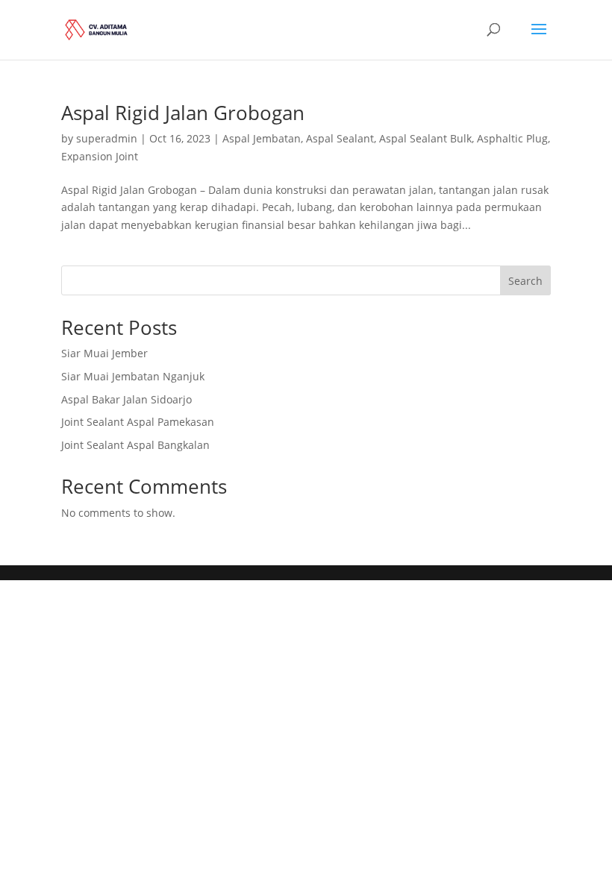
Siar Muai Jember (104, 353)
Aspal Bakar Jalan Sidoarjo (126, 399)
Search (525, 281)
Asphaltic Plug (512, 138)
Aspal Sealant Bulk (425, 138)
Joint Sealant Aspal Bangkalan (135, 445)
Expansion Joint (99, 156)
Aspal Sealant (340, 138)
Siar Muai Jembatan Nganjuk (132, 376)
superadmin (106, 138)
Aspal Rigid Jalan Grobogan (183, 112)
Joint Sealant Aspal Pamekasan (137, 422)
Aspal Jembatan (261, 138)
